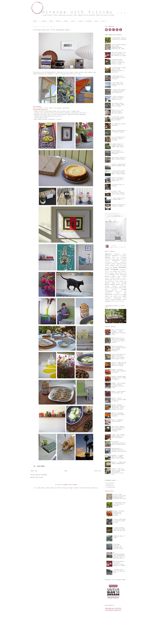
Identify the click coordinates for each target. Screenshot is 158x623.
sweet (124, 296)
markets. (58, 21)
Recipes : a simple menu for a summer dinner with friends (118, 457)
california (123, 259)
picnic (116, 287)
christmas (109, 262)
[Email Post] (34, 466)
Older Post (97, 471)
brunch (114, 259)
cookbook (113, 263)
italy (107, 279)
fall (119, 271)
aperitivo (108, 255)
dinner (116, 267)
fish (116, 273)
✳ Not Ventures (109, 483)
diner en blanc (121, 265)
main (119, 283)
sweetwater (109, 298)
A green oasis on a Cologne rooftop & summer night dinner (118, 145)
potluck (116, 289)
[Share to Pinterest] (44, 466)
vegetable (108, 301)
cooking (119, 263)
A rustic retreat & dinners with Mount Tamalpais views (117, 98)
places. (66, 21)
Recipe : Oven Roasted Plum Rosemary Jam (118, 392)
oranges (108, 286)
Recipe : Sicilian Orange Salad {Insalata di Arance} (119, 371)
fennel (112, 273)
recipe (59, 119)
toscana (113, 299)
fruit (118, 274)
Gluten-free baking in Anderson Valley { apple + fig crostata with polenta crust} (118, 356)
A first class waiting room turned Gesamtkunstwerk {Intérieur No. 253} (118, 46)
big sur (116, 257)
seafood (116, 294)
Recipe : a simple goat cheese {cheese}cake (119, 463)
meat (122, 284)
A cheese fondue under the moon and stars (119, 571)
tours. (103, 21)
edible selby (109, 271)
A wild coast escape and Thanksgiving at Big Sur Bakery (118, 118)
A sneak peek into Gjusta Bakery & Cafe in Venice (118, 77)
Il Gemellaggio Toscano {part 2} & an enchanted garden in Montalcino (119, 70)
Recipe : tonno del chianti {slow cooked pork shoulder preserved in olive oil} (118, 471)
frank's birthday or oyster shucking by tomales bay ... (118, 179)
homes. (52, 21)
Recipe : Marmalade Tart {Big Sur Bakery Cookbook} (118, 414)
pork (108, 289)
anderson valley (120, 254)
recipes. (80, 21)
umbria (124, 299)
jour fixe (113, 279)
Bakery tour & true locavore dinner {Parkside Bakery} (117, 112)
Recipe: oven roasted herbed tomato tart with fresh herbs (118, 436)
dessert (113, 265)
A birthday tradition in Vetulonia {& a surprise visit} (118, 546)
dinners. (44, 21)
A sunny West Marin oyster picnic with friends (117, 84)
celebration (117, 260)
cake (118, 259)
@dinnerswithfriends (36, 477)
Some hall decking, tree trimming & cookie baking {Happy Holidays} (119, 348)
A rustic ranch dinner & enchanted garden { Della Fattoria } (118, 91)
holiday (112, 278)
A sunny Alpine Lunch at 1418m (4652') (118, 198)
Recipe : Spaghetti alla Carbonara (117, 420)
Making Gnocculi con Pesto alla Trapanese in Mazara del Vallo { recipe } (118, 340)
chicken (124, 260)
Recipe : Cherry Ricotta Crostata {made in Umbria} (119, 399)
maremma (124, 283)
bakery (124, 255)
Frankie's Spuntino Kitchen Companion (73, 114)
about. (97, 21)
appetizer (116, 255)
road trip (119, 291)
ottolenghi (123, 286)
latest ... (36, 21)
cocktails (123, 262)
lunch (114, 283)
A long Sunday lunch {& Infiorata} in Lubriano (119, 38)
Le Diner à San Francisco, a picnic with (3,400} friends (118, 193)
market (118, 284)
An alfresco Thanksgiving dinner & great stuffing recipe (118, 443)
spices (120, 296)
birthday (123, 257)
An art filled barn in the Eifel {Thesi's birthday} (118, 138)
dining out (109, 267)
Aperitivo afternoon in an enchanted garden (119, 131)
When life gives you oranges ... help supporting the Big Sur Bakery (119, 332)
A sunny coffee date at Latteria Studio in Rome (119, 521)
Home (66, 471)
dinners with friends (115, 268)
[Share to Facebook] (42, 466)
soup (111, 296)
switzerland (119, 298)
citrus (117, 262)
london (121, 281)
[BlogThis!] (39, 466)
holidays (118, 278)
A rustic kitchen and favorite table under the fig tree (119, 529)
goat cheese (122, 276)
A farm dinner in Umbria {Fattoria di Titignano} (118, 152)
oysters (107, 287)
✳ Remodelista (109, 485)
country (124, 263)
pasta (112, 287)
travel (119, 299)
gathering (123, 274)
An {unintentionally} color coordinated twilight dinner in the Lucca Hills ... (119, 555)
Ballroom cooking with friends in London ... (118, 205)
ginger (115, 276)
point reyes (122, 287)
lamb (118, 279)
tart (125, 298)
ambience (109, 254)
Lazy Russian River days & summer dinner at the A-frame (118, 105)
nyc (125, 284)
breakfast (108, 259)
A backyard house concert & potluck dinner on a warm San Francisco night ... (118, 61)
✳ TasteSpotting (110, 487)
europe (115, 271)
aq (121, 255)
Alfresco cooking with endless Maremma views (118, 165)
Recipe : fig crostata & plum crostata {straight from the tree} (118, 385)
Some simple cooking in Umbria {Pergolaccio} (119, 158)
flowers (121, 273)
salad (120, 293)
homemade (124, 278)
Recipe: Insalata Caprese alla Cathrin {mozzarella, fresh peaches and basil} (118, 407)
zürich (122, 301)
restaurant (110, 291)
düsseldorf (123, 269)
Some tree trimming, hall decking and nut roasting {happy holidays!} (118, 428)
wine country (116, 301)
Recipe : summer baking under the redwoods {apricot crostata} (119, 364)
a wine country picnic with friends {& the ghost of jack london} (118, 172)
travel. (73, 21)
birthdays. (89, 21)
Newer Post (34, 471)
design (107, 265)
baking (108, 257)
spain (116, 296)
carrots (108, 260)
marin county (110, 284)
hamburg (107, 278)
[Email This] (37, 466)
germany (108, 276)
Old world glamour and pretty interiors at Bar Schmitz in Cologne (119, 54)
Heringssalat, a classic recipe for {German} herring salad (119, 450)
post (84, 113)
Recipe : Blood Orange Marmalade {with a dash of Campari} (119, 378)
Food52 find (75, 111)
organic (116, 286)
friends (112, 274)
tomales (108, 299)
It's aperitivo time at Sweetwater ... (119, 124)
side (120, 294)
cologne (107, 263)
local (117, 281)
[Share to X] (40, 466)
